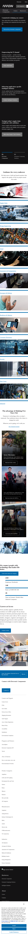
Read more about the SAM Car (11, 498)
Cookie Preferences (14, 932)
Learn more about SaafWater (11, 533)
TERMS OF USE (14, 921)
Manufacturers (23, 10)
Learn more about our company (9, 573)
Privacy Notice (4, 921)
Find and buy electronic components (12, 29)
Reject (14, 928)
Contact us (6, 690)
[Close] (23, 904)
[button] (7, 44)
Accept (14, 925)
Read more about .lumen (10, 462)
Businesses (19, 1)
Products (15, 10)
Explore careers (5, 630)
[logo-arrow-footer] (7, 870)
